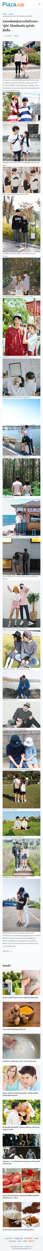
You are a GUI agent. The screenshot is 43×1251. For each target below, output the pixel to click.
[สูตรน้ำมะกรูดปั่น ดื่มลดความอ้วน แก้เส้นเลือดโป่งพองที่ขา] (21, 982)
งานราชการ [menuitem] (8, 1239)
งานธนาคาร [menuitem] (12, 1241)
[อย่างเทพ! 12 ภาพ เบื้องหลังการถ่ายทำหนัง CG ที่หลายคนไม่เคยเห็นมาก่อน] (21, 1146)
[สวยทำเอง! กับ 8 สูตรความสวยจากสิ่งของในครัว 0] (21, 1214)
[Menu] (39, 4)
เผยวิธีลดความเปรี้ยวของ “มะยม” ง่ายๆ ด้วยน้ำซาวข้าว (19, 1061)
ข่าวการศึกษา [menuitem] (28, 1239)
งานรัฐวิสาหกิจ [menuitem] (18, 1239)
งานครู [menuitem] (36, 1239)
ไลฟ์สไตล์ (16, 36)
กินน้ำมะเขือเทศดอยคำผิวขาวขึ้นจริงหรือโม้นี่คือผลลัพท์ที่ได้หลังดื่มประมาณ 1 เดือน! (21, 1197)
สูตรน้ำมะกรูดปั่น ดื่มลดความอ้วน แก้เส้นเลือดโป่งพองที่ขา (20, 998)
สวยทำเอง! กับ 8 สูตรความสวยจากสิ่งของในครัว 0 (18, 1230)
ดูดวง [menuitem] (19, 1241)
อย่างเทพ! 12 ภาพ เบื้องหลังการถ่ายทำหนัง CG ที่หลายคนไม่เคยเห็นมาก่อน (21, 1162)
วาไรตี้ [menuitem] (25, 1241)
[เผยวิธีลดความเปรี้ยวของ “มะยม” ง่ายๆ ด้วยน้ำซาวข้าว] (21, 1046)
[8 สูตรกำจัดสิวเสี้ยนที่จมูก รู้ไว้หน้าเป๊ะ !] (21, 1014)
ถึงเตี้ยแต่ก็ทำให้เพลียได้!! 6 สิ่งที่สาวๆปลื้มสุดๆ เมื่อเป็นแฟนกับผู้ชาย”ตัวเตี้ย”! (21, 1128)
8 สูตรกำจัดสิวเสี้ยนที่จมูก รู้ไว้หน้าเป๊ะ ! (14, 1029)
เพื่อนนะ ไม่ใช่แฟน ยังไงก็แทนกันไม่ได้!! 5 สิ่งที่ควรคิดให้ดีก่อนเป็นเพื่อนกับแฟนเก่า (20, 1094)
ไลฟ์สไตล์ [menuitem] (31, 1241)
